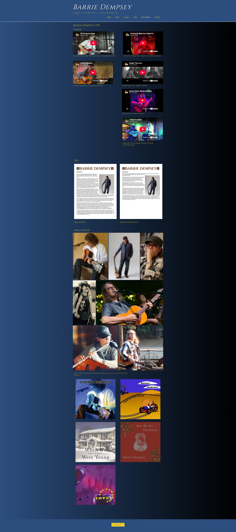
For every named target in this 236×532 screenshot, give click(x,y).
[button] (118, 525)
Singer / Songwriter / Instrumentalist (95, 13)
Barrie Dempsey (102, 7)
